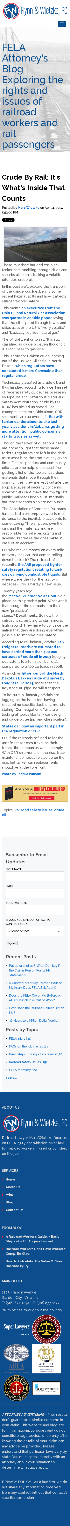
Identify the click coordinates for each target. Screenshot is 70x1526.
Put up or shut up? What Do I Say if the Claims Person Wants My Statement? (34, 970)
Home (10, 1179)
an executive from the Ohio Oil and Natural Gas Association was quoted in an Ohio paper (33, 313)
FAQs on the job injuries (29, 1046)
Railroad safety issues (33, 810)
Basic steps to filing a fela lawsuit (36, 1054)
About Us (13, 1187)
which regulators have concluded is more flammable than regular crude (32, 371)
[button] (35, 774)
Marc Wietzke (28, 208)
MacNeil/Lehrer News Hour (32, 596)
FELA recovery (23, 1070)
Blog (9, 1202)
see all (11, 1078)
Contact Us (15, 1210)
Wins (10, 1195)
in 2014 (27, 683)
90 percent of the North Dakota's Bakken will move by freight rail (33, 678)
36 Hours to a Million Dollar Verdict (34, 1020)
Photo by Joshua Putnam (21, 774)
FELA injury (20, 1038)
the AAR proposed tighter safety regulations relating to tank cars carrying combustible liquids (32, 569)
